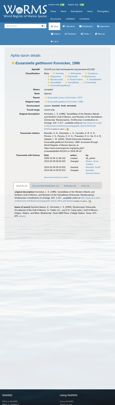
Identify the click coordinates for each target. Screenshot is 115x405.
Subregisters (77, 11)
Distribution (87, 26)
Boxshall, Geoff (93, 167)
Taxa (55, 26)
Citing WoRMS (67, 401)
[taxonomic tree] (51, 177)
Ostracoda (73, 76)
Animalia (60, 73)
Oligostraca (55, 76)
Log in (55, 41)
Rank (37, 93)
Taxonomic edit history (28, 155)
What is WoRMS (10, 401)
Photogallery (103, 11)
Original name (32, 101)
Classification (33, 73)
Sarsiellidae (55, 82)
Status (36, 89)
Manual (101, 34)
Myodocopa (90, 76)
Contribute (84, 19)
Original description (29, 114)
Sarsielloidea (95, 79)
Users (90, 11)
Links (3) (85, 186)
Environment (33, 105)
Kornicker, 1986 (65, 101)
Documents (55, 19)
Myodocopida (56, 79)
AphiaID (36, 69)
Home (53, 11)
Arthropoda (76, 73)
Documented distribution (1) (45, 186)
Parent (36, 97)
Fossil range (33, 110)
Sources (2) (21, 186)
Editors (56, 34)
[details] (47, 129)
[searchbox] (21, 26)
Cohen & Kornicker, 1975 (65, 97)
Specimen (104, 26)
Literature (70, 26)
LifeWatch (70, 19)
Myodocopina (76, 79)
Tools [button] (86, 34)
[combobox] (22, 26)
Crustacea (93, 73)
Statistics (71, 34)
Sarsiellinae (73, 82)
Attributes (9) (70, 186)
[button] (13, 63)
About (63, 11)
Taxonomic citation (30, 133)
